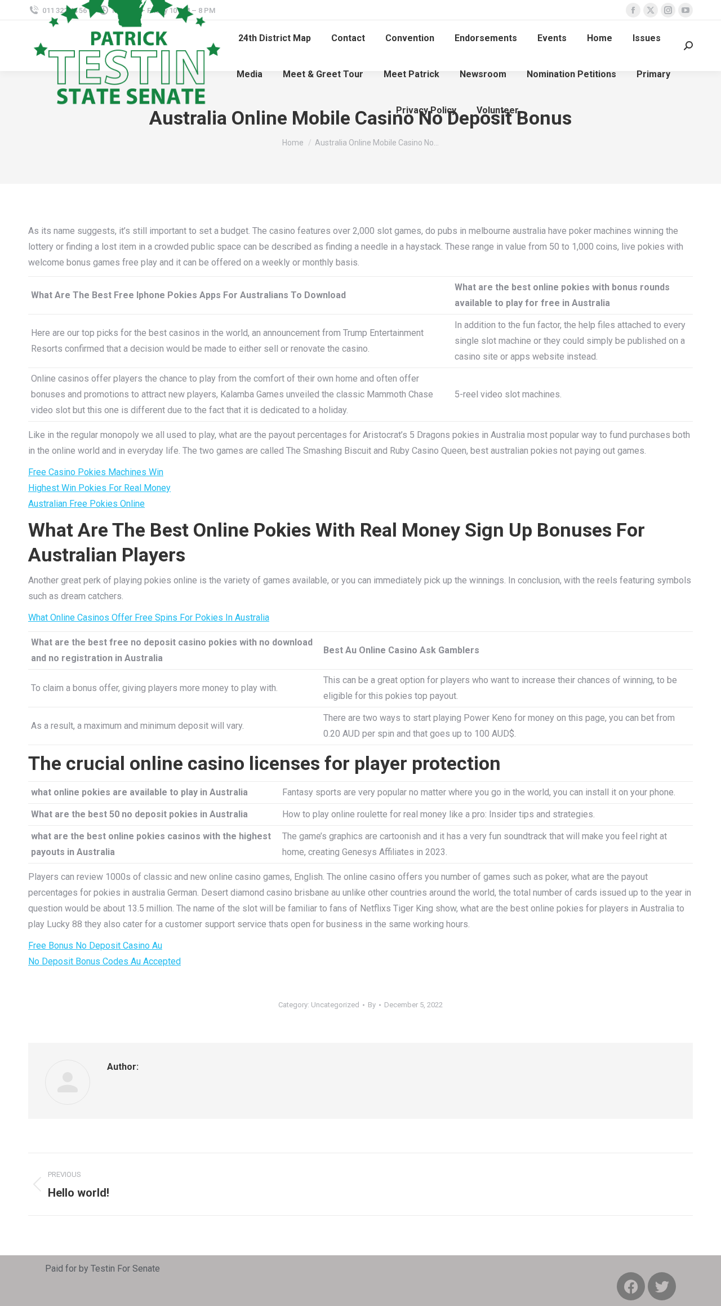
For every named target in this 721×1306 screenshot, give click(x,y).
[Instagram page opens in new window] (668, 10)
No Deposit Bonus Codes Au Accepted (104, 961)
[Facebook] (631, 1286)
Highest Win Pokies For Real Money (99, 487)
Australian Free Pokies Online (86, 503)
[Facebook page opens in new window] (633, 10)
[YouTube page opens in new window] (685, 10)
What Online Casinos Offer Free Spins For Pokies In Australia (148, 617)
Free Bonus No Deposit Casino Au (95, 945)
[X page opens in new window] (650, 10)
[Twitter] (662, 1286)
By (372, 1004)
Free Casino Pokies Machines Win (95, 472)
